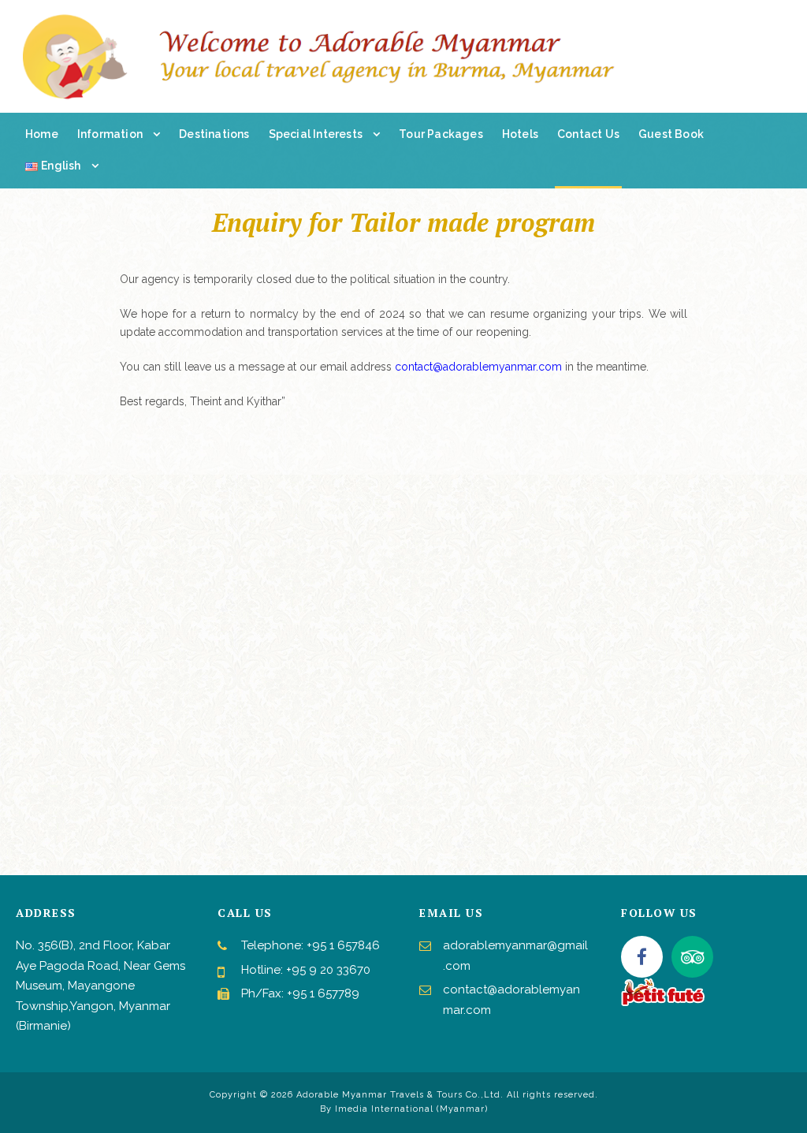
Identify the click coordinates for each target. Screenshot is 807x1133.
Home (41, 134)
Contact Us (588, 134)
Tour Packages (441, 134)
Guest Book (671, 134)
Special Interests (316, 134)
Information (110, 134)
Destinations (214, 134)
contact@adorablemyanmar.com (478, 366)
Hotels (520, 134)
